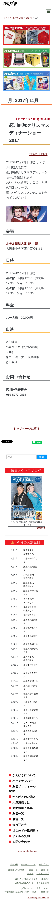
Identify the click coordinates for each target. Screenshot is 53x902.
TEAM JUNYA (38, 154)
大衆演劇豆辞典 (23, 808)
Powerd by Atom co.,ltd (38, 897)
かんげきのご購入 (24, 796)
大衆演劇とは (21, 802)
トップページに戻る (26, 428)
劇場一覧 (18, 819)
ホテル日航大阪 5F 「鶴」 (23, 243)
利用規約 (45, 879)
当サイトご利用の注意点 (26, 879)
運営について (43, 888)
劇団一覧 (18, 813)
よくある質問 (21, 836)
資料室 (30, 873)
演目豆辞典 (20, 824)
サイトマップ (43, 873)
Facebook (44, 892)
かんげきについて (24, 775)
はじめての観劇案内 (26, 830)
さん (29, 615)
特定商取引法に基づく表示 (17, 892)
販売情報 (14, 864)
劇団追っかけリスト (17, 870)
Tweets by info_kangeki (26, 851)
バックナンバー (23, 780)
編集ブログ (44, 864)
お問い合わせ (21, 841)
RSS (34, 892)
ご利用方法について (24, 883)
